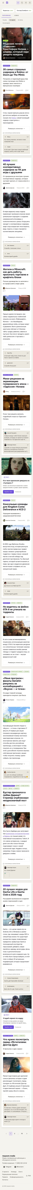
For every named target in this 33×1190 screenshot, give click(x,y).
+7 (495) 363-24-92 (21, 1163)
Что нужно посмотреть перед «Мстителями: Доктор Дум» (16, 1042)
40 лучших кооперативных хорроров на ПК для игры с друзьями (14, 168)
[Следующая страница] (27, 1134)
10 (22, 1133)
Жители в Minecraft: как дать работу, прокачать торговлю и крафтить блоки (15, 273)
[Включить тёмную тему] (26, 2)
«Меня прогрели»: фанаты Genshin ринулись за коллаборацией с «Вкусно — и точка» (14, 684)
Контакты (5, 1180)
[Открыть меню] (3, 2)
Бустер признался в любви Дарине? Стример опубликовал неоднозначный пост (16, 796)
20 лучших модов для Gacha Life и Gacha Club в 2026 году (15, 892)
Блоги (20, 1172)
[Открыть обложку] (16, 101)
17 (5, 290)
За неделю (12, 20)
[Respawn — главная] (7, 3)
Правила (5, 1177)
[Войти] (30, 2)
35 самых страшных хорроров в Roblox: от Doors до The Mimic (15, 72)
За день (5, 20)
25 (27, 90)
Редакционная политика (9, 1174)
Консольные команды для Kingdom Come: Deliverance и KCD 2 (15, 507)
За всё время (6, 23)
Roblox (14, 118)
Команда (13, 1172)
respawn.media (8, 1156)
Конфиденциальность (16, 1177)
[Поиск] (22, 2)
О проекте (5, 1172)
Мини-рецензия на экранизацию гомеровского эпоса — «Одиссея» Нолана (16, 382)
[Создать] (18, 2)
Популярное (6, 15)
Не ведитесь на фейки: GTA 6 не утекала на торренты (16, 609)
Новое (16, 15)
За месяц (20, 20)
